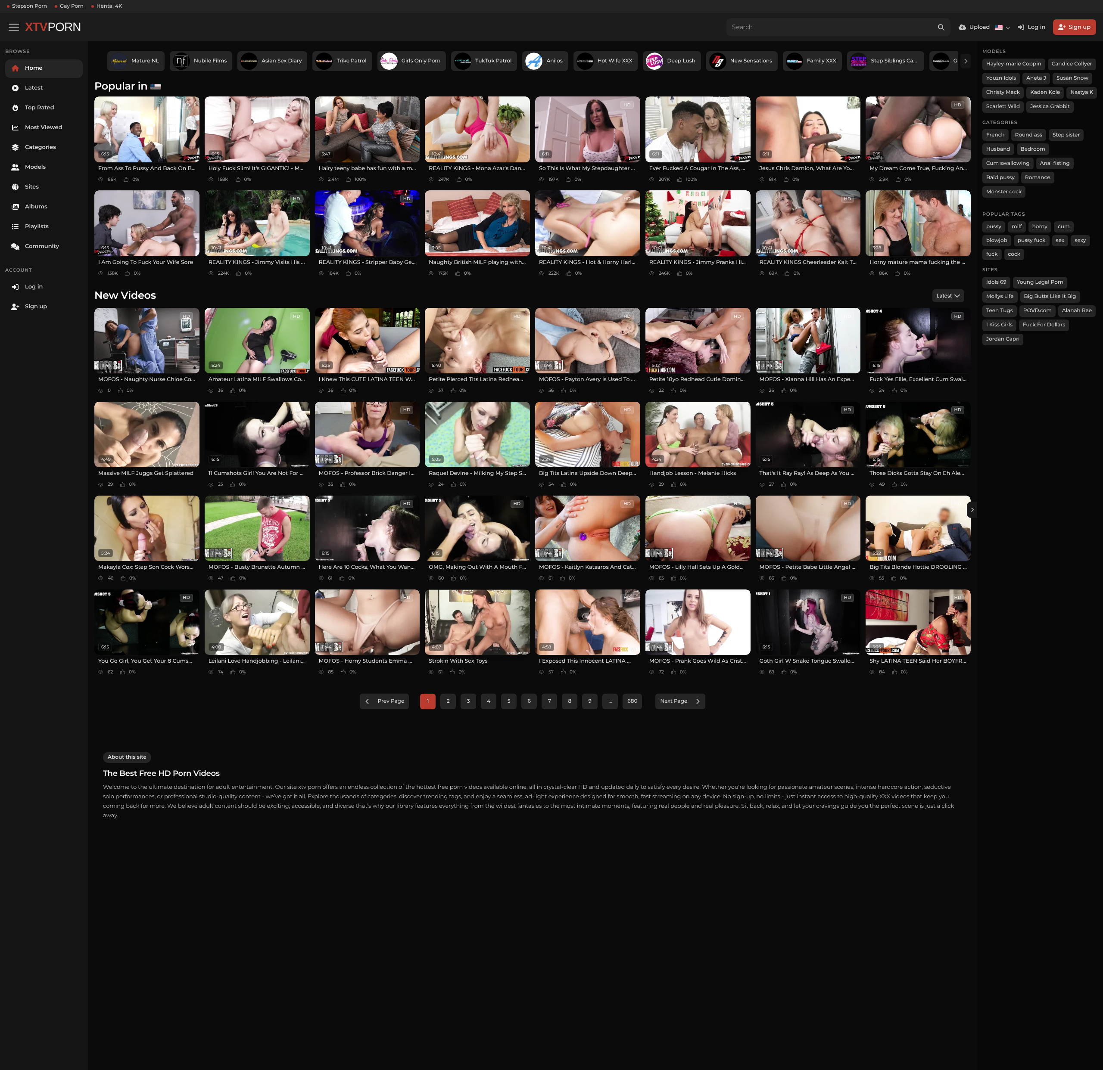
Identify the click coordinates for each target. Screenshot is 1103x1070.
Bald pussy (1000, 177)
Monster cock (1004, 192)
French (995, 135)
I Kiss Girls (999, 325)
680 (632, 701)
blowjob (996, 240)
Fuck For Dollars (1044, 325)
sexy (1080, 240)
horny (1039, 226)
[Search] (941, 27)
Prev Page (391, 701)
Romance (1037, 177)
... (610, 701)
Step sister (1066, 135)
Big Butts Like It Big (1050, 296)
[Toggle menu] (14, 27)
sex (1060, 240)
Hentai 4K (109, 6)
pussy (993, 226)
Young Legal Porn (1040, 282)
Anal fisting (1055, 163)
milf (1017, 226)
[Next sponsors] (965, 61)
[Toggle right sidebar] (972, 510)
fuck (992, 254)
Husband (998, 149)
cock (1014, 254)
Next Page (673, 701)
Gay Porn (72, 6)
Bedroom (1033, 149)
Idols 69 (996, 282)
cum (1064, 226)
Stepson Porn (29, 6)
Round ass (1028, 135)
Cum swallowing (1008, 163)
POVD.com (1037, 310)
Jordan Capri (1002, 339)
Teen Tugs (999, 310)
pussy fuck (1032, 240)
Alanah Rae (1077, 310)
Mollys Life (1000, 296)
